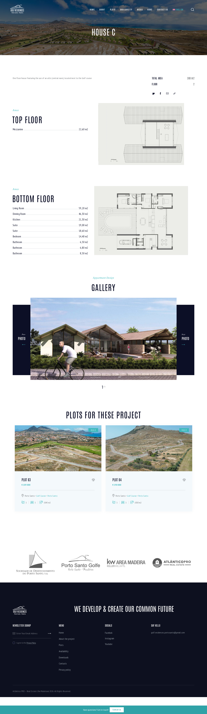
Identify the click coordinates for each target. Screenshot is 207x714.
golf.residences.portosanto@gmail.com (168, 632)
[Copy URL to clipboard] (174, 93)
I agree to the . (26, 643)
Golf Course (41, 496)
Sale (93, 430)
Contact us (117, 710)
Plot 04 (117, 479)
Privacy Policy (31, 643)
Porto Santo (52, 496)
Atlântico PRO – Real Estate (25, 691)
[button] (21, 340)
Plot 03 (26, 479)
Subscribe (49, 633)
